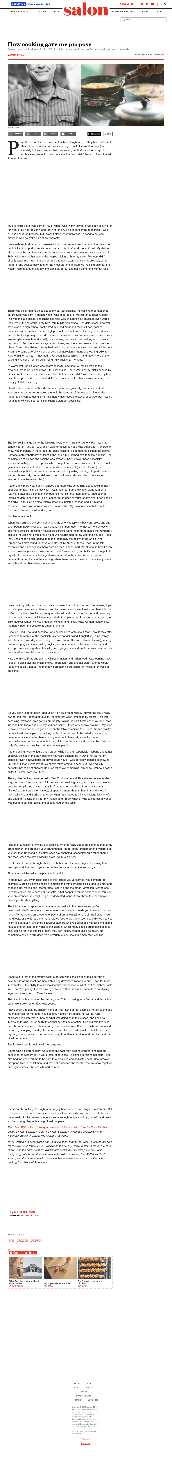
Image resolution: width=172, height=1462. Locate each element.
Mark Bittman (17, 55)
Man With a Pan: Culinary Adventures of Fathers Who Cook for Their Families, (61, 1127)
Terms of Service (83, 1396)
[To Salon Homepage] (86, 9)
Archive (77, 1400)
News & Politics (18, 12)
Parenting (35, 1241)
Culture (41, 12)
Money (144, 12)
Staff (76, 1388)
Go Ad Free (92, 1400)
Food (57, 12)
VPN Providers (86, 1439)
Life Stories (22, 1241)
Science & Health (122, 12)
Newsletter (127, 4)
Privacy (83, 1392)
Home (77, 1384)
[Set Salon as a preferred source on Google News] (94, 134)
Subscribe (18, 4)
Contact (88, 1388)
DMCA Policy (86, 1444)
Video (159, 12)
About (89, 1384)
